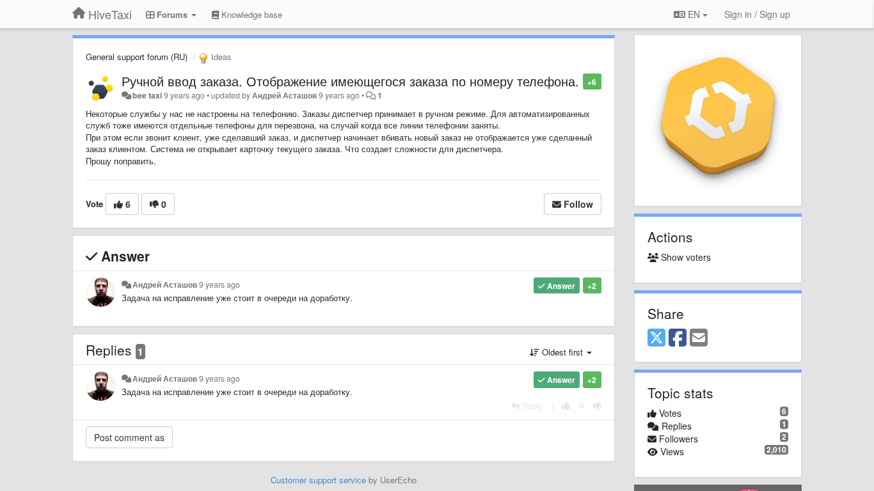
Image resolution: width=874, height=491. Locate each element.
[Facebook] (678, 338)
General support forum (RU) (136, 57)
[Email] (699, 338)
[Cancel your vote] (581, 406)
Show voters (684, 257)
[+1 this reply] (566, 406)
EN (694, 14)
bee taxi (147, 95)
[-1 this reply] (597, 406)
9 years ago (219, 284)
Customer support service (318, 480)
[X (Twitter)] (656, 338)
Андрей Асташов (284, 95)
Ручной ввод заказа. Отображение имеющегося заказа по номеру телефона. (350, 81)
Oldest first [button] (562, 352)
